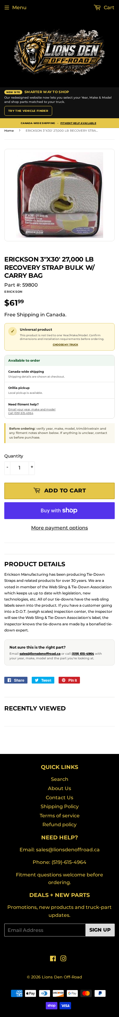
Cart (108, 7)
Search (59, 779)
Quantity (13, 456)
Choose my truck (65, 344)
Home (9, 131)
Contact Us (59, 797)
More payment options (59, 528)
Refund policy (59, 824)
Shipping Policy (60, 806)
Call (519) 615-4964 (20, 413)
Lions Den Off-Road (62, 976)
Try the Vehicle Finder (28, 110)
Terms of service (60, 816)
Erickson (13, 292)
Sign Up (100, 930)
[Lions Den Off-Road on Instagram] (63, 959)
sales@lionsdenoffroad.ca (40, 654)
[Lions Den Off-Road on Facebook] (53, 959)
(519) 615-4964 (83, 654)
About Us (59, 788)
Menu (19, 7)
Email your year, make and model (32, 409)
